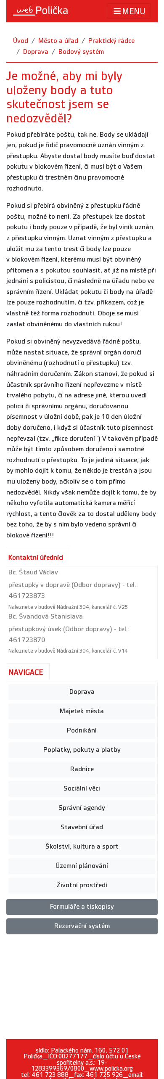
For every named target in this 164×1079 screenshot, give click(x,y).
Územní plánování (82, 866)
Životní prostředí (81, 885)
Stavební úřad (82, 827)
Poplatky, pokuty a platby (82, 750)
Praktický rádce (111, 41)
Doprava (35, 52)
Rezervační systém (82, 926)
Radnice (82, 769)
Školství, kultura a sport (82, 847)
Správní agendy (81, 808)
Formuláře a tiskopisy (82, 907)
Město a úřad (58, 41)
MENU (133, 12)
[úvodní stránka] (40, 11)
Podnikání (82, 731)
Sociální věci (81, 789)
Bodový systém (81, 52)
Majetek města (82, 711)
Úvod (20, 41)
